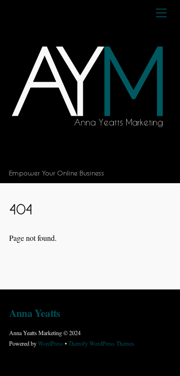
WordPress (50, 343)
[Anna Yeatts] (88, 160)
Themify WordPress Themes (101, 343)
